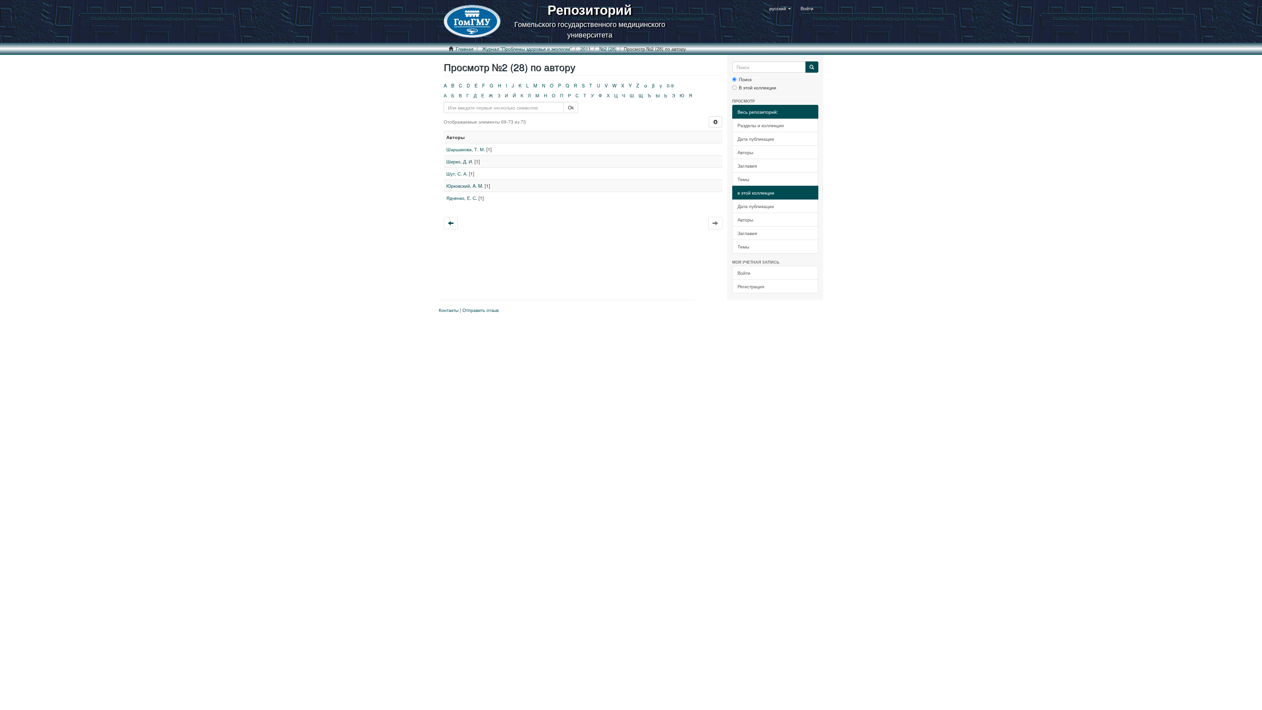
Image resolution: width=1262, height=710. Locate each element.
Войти (743, 273)
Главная (465, 48)
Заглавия (747, 165)
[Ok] (811, 67)
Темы (743, 179)
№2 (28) (608, 48)
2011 (585, 48)
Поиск (745, 79)
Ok (571, 107)
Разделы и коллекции (760, 125)
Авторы (745, 152)
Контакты (448, 310)
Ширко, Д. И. (459, 161)
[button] (780, 8)
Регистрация (750, 286)
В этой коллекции (757, 87)
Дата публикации (755, 138)
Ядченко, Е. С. (461, 198)
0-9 (670, 85)
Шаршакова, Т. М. (465, 149)
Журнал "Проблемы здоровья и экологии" (527, 48)
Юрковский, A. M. (464, 185)
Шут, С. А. (457, 173)
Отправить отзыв (480, 310)
